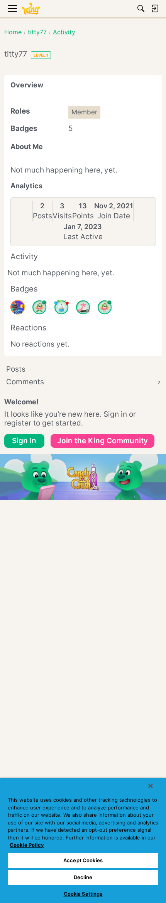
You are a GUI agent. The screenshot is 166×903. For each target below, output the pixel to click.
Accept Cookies (83, 860)
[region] (83, 840)
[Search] (141, 8)
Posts (42, 215)
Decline (83, 877)
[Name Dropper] (83, 307)
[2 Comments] (39, 307)
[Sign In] (155, 8)
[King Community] (31, 8)
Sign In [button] (24, 440)
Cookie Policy (27, 845)
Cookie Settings (83, 894)
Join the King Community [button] (102, 440)
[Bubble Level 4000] (17, 307)
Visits (62, 215)
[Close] (150, 786)
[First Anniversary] (61, 307)
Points (83, 215)
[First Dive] (104, 307)
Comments (83, 381)
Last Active (83, 236)
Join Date (113, 215)
